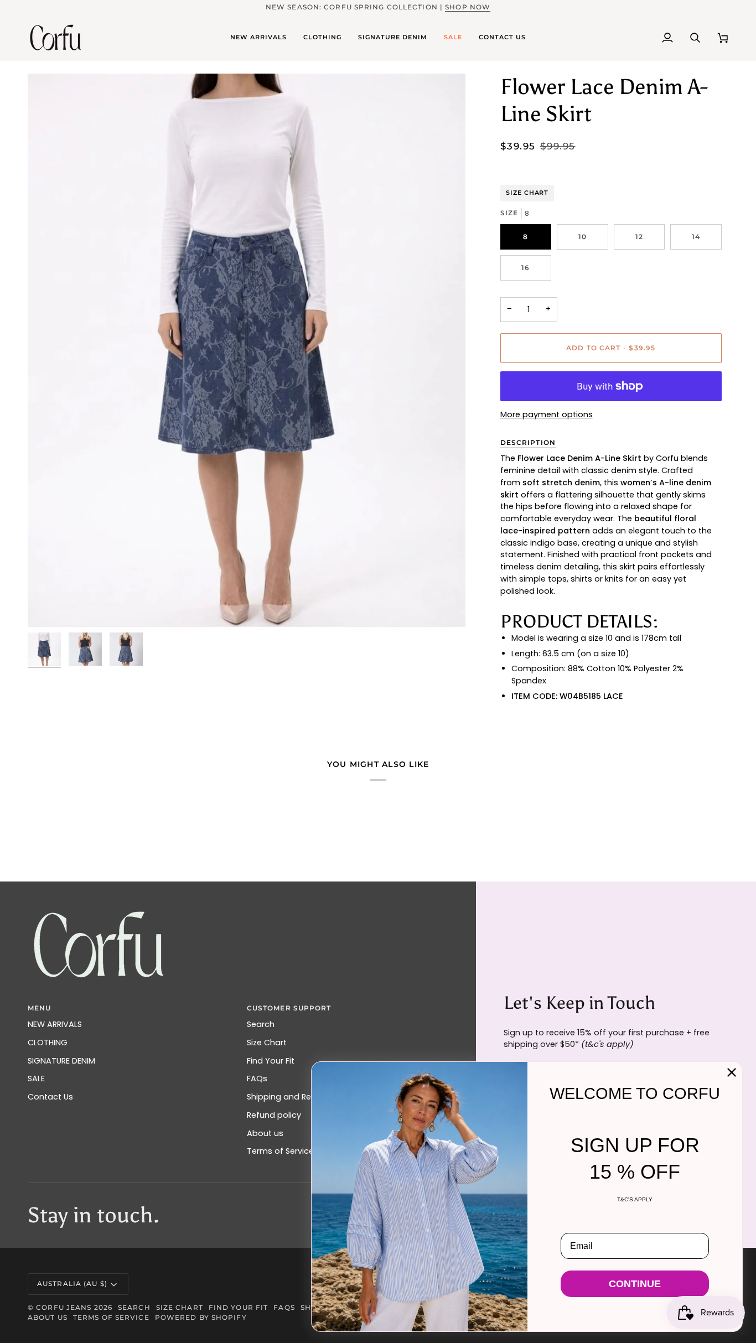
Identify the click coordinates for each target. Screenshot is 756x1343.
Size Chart (267, 1042)
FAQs (257, 1078)
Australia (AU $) (72, 1283)
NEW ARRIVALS (55, 1024)
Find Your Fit (270, 1060)
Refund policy (274, 1115)
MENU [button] (39, 1008)
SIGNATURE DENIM (61, 1060)
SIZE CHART (527, 192)
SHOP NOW (467, 7)
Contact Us (50, 1096)
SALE (36, 1078)
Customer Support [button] (289, 1008)
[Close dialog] (732, 1072)
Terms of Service (280, 1151)
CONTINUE (635, 1283)
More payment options (546, 414)
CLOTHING (48, 1042)
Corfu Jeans (63, 1307)
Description (528, 442)
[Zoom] (48, 606)
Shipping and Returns (289, 1096)
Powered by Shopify (201, 1317)
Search (261, 1024)
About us (265, 1133)
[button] (258, 37)
